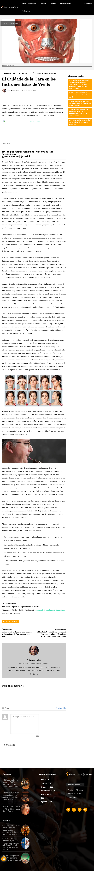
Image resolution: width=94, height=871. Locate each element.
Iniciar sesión (61, 708)
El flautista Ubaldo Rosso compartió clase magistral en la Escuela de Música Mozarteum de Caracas (51, 634)
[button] (88, 3)
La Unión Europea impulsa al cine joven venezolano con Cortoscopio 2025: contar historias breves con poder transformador (78, 84)
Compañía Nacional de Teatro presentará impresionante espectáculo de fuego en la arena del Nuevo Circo (11, 830)
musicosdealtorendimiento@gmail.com (50, 610)
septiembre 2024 (46, 796)
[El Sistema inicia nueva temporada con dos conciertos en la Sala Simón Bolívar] (25, 796)
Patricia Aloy (14, 91)
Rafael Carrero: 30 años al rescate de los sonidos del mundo (78, 95)
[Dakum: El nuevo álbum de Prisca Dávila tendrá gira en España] (25, 809)
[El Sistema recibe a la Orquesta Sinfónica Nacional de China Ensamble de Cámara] (25, 783)
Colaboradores (13, 23)
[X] (37, 674)
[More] (55, 98)
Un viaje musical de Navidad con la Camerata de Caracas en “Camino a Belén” (80, 103)
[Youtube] (85, 810)
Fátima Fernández (10, 621)
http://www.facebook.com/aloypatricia (33, 664)
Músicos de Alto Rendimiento (44, 73)
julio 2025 (45, 780)
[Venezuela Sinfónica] (9, 7)
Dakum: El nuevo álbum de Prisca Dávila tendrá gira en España (11, 809)
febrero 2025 (46, 783)
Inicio (5, 23)
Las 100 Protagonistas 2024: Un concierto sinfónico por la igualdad (11, 858)
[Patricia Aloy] (4, 90)
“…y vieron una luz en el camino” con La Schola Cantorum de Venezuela (80, 122)
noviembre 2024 (48, 791)
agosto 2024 (46, 802)
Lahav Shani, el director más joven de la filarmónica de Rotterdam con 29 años (17, 634)
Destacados (23, 73)
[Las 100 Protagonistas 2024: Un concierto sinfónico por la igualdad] (25, 858)
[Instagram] (34, 674)
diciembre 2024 (47, 787)
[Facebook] (30, 674)
